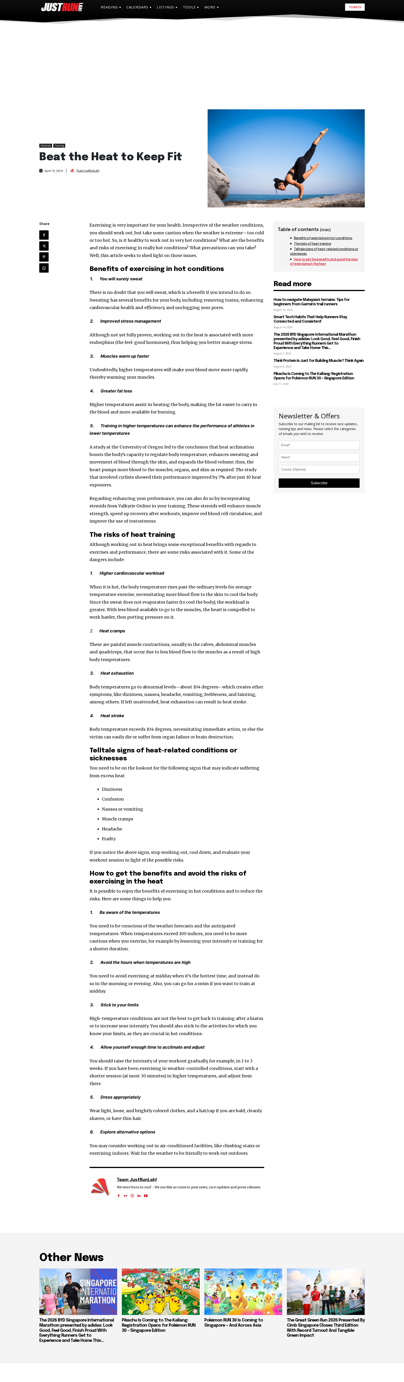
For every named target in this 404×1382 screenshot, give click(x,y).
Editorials (46, 145)
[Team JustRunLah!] (73, 170)
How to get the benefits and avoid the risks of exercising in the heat (324, 261)
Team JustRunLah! (87, 171)
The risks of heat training (312, 243)
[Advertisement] (202, 60)
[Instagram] (132, 1194)
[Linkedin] (139, 1194)
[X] (44, 246)
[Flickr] (125, 1194)
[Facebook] (44, 235)
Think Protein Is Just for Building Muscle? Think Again (319, 361)
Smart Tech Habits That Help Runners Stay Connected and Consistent (310, 319)
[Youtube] (146, 1194)
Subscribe (319, 483)
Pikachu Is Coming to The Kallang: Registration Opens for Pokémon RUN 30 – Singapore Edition (158, 1325)
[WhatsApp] (44, 268)
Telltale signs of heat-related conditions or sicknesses (324, 251)
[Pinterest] (44, 257)
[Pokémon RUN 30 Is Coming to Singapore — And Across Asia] (243, 1291)
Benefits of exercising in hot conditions (323, 238)
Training (59, 145)
